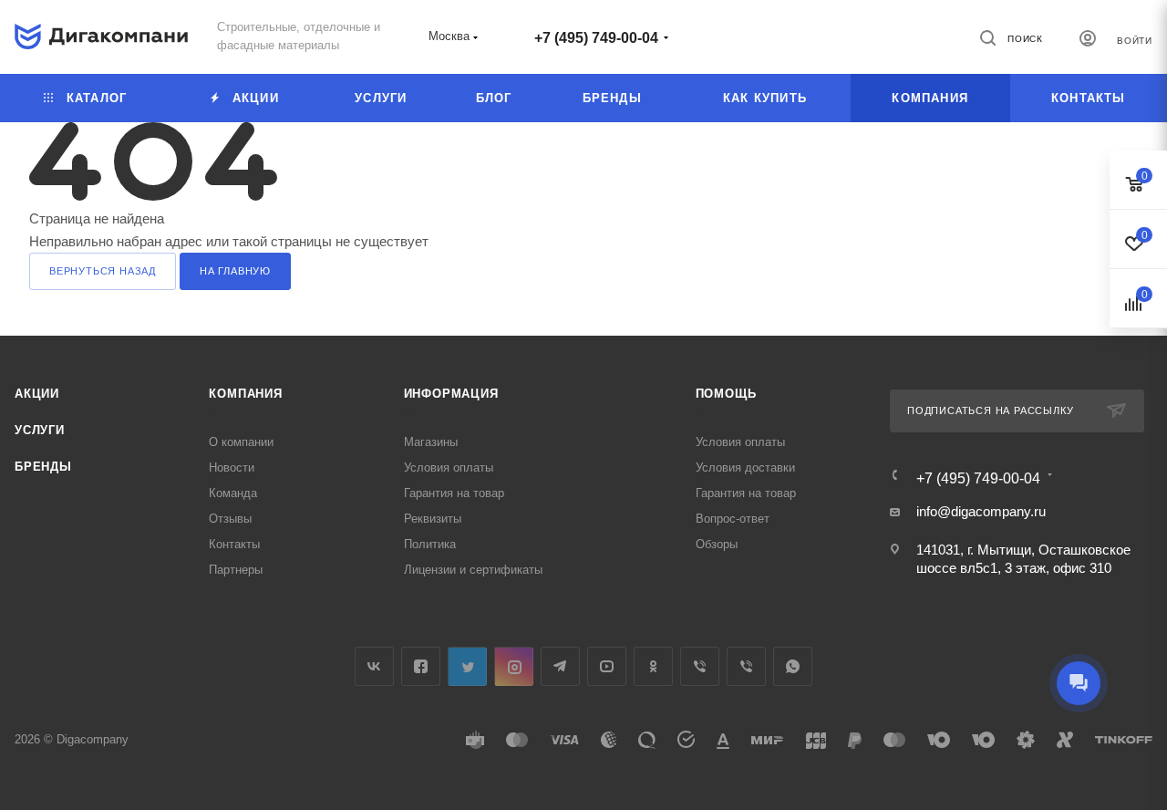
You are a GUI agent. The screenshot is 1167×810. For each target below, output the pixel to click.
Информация (451, 393)
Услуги (40, 430)
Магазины (431, 442)
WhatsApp (792, 666)
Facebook (420, 666)
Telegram (560, 666)
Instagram (513, 666)
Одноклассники (653, 666)
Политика (430, 544)
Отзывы (230, 518)
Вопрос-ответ (732, 518)
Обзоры (717, 544)
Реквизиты (432, 518)
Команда (233, 493)
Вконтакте (374, 666)
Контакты (234, 544)
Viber (699, 666)
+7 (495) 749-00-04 (596, 38)
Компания (245, 393)
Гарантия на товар (454, 493)
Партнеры (236, 569)
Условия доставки (745, 467)
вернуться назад (102, 270)
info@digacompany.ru (981, 511)
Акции (37, 393)
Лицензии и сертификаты (473, 569)
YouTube (606, 666)
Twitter (467, 666)
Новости (231, 467)
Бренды (43, 466)
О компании (241, 442)
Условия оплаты (448, 467)
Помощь (726, 393)
